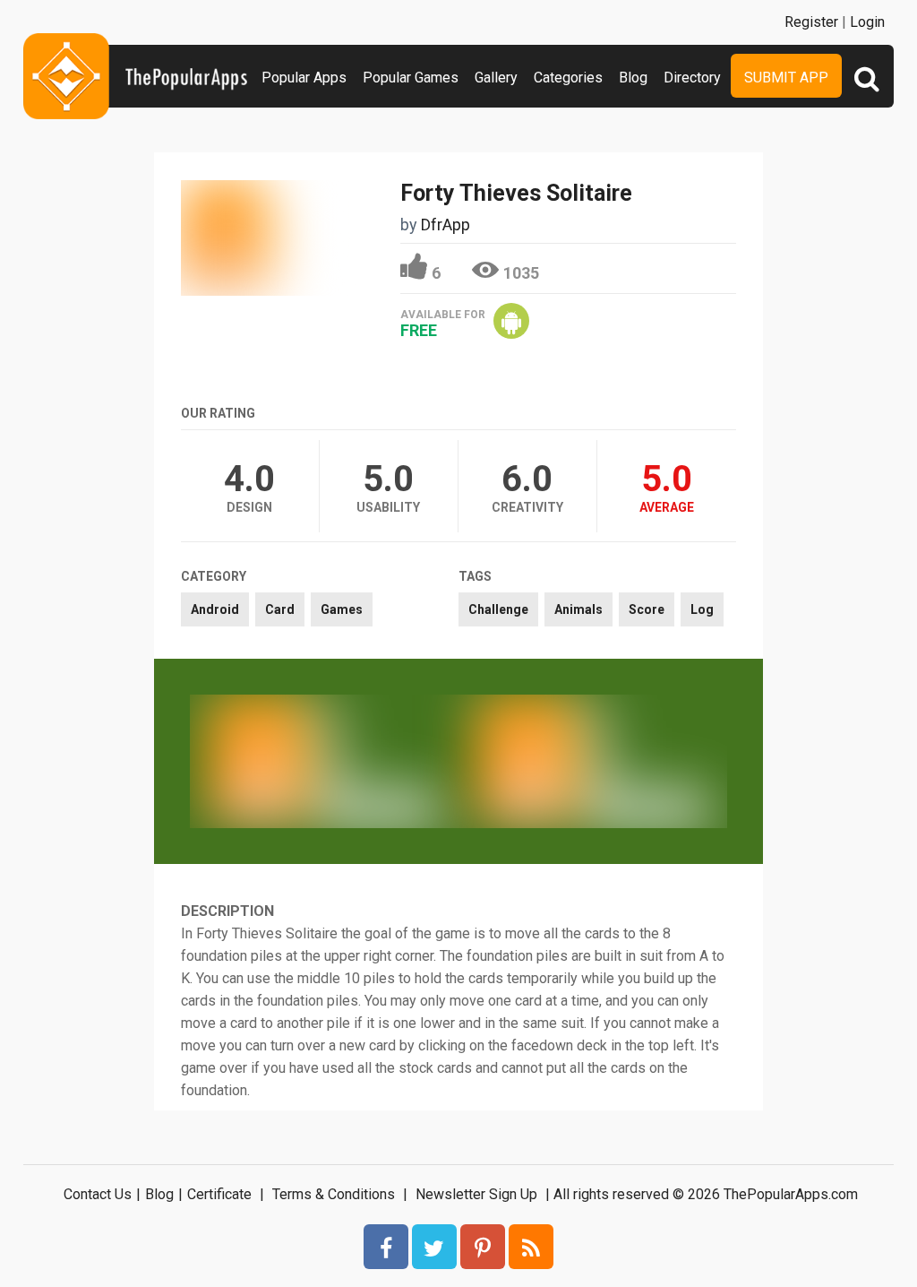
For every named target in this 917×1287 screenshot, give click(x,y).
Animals (578, 609)
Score (646, 609)
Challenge (498, 609)
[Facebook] (386, 1246)
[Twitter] (434, 1246)
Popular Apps (304, 77)
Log (702, 609)
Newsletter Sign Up (476, 1194)
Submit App (786, 77)
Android (215, 609)
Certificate (219, 1194)
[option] (324, 761)
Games (342, 609)
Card (280, 609)
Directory (692, 77)
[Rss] (531, 1246)
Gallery (496, 77)
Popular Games (410, 77)
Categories (568, 77)
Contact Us (98, 1194)
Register (811, 21)
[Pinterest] (482, 1246)
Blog (633, 77)
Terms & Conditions (333, 1194)
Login (867, 21)
